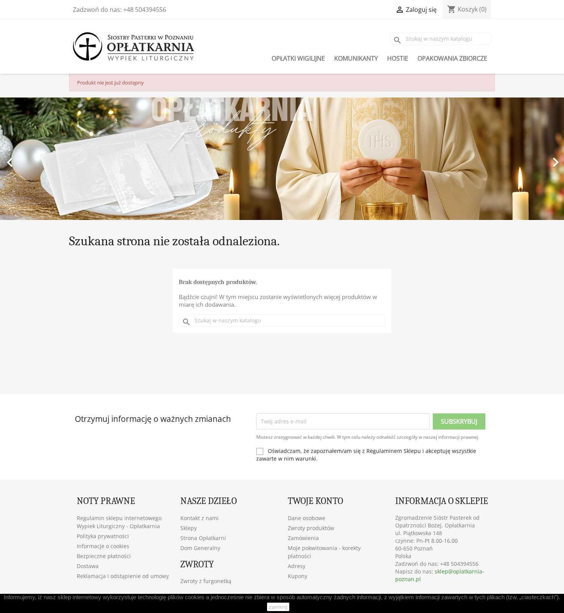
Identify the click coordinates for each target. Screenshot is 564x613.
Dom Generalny (200, 548)
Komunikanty (356, 58)
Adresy (296, 566)
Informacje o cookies (103, 546)
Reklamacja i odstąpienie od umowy (123, 576)
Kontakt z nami (199, 518)
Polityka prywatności (103, 536)
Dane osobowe (306, 518)
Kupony (297, 576)
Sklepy (188, 528)
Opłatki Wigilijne (298, 58)
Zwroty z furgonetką (205, 581)
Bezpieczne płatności (104, 556)
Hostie (397, 58)
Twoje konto (315, 501)
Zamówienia (303, 538)
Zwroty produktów (311, 528)
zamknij (278, 607)
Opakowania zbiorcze (452, 58)
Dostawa (88, 566)
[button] (42, 158)
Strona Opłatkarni (203, 538)
